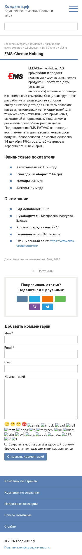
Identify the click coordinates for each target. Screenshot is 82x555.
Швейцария (32, 47)
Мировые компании (29, 44)
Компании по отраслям (21, 492)
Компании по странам (20, 481)
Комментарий (14, 377)
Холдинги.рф (17, 6)
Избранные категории (21, 504)
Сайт (8, 362)
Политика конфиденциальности (26, 547)
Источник (46, 271)
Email (9, 348)
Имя (8, 333)
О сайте (10, 526)
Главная (9, 44)
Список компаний (17, 515)
